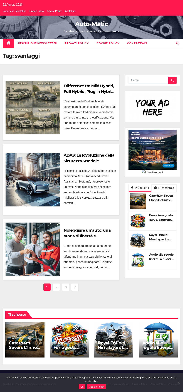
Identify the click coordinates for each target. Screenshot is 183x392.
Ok (82, 386)
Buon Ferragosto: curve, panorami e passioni (161, 220)
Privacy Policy (36, 11)
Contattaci (70, 11)
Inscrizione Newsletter (14, 11)
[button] (177, 43)
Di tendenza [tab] (166, 187)
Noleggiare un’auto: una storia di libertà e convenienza (87, 236)
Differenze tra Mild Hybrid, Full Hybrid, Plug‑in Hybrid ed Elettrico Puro (89, 91)
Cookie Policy (54, 11)
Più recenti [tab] (141, 187)
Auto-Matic (91, 24)
